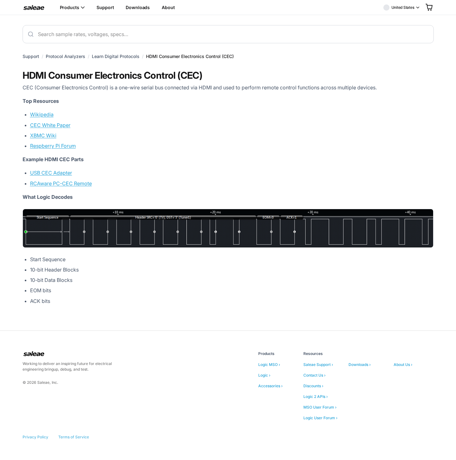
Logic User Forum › (320, 417)
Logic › (264, 375)
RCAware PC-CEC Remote (61, 183)
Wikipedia (42, 114)
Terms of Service (73, 437)
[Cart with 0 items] (429, 7)
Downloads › (360, 364)
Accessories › (270, 385)
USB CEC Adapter (51, 173)
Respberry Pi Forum (53, 146)
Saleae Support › (318, 364)
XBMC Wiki (43, 135)
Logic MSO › (269, 364)
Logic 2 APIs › (315, 396)
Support (105, 7)
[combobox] (228, 34)
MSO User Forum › (320, 407)
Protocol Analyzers (65, 56)
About (168, 7)
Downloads (138, 7)
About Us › (403, 364)
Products (69, 7)
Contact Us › (314, 375)
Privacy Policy (35, 437)
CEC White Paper (50, 125)
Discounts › (313, 385)
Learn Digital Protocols (115, 56)
